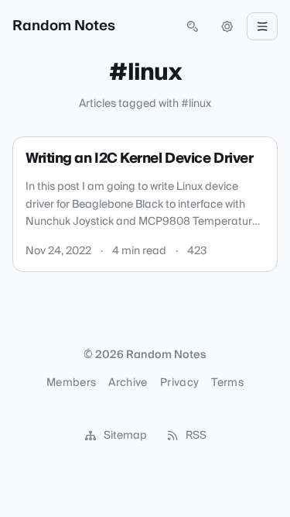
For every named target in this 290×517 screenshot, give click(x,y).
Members (71, 383)
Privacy (179, 383)
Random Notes (63, 26)
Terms (227, 383)
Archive (127, 383)
